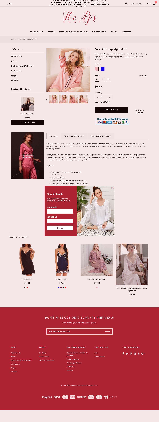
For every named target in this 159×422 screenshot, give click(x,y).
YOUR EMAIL (52, 217)
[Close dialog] (112, 188)
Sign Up (60, 228)
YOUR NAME (52, 207)
